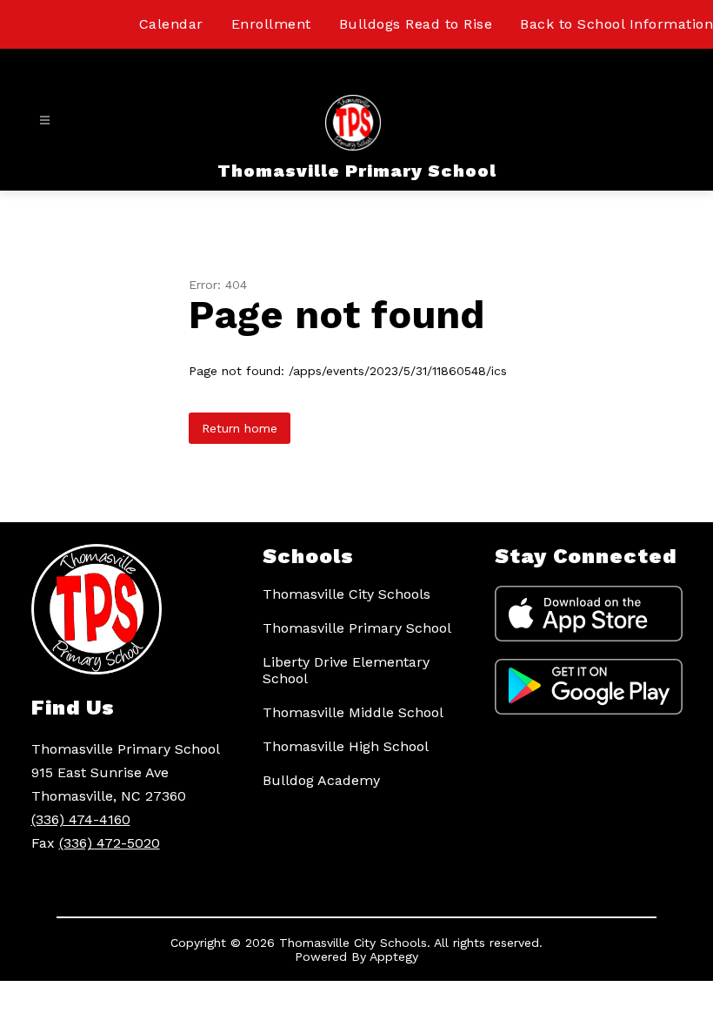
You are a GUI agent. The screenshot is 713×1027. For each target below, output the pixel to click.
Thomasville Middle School (353, 712)
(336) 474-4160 (80, 819)
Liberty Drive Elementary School (346, 670)
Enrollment (271, 24)
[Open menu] (45, 121)
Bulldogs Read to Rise (416, 24)
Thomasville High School (346, 746)
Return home (239, 428)
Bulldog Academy (321, 780)
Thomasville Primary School (357, 628)
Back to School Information (616, 24)
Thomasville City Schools (346, 594)
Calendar (171, 24)
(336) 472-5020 (109, 843)
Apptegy (394, 956)
